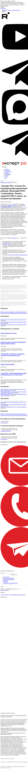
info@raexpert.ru (21, 594)
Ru (5, 166)
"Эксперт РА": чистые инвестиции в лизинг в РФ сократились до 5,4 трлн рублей (14, 374)
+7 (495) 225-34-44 (5, 594)
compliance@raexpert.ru (6, 431)
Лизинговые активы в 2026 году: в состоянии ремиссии (14, 324)
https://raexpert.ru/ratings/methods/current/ (18, 254)
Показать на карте (5, 590)
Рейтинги (7, 169)
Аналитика (7, 170)
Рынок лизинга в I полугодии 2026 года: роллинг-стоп (13, 319)
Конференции (8, 174)
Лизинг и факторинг (5, 390)
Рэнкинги (7, 173)
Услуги (6, 176)
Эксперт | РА (5, 10)
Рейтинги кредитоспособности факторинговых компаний (14, 313)
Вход (3, 11)
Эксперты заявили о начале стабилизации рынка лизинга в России (13, 342)
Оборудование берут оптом (9, 333)
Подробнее (3, 8)
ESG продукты (8, 171)
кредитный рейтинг (12, 205)
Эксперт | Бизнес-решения (14, 10)
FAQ (6, 177)
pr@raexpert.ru (13, 237)
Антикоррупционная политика (10, 583)
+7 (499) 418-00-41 (13, 594)
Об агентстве (6, 577)
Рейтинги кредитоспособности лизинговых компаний (13, 312)
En (3, 166)
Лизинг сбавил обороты (8, 364)
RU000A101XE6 (6, 243)
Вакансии (5, 581)
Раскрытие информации (8, 579)
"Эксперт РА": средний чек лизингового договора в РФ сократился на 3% (13, 354)
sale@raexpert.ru (4, 422)
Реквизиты (5, 580)
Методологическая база (8, 578)
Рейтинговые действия (6, 182)
